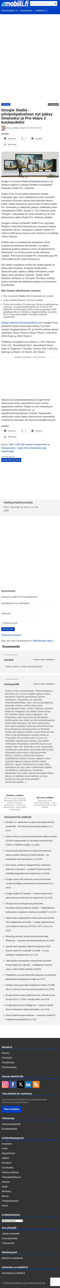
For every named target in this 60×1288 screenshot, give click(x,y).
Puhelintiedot (8, 10)
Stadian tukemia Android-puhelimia (19, 322)
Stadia (17, 460)
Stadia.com (24, 296)
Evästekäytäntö (9, 1129)
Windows (6, 1191)
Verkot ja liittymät (10, 1172)
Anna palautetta (9, 1238)
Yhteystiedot (8, 1243)
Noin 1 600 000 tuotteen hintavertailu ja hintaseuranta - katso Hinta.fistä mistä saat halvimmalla (25, 448)
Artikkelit (40, 10)
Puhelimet (7, 1058)
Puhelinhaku (8, 1062)
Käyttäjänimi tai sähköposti (15, 603)
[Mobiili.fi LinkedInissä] (28, 1084)
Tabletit (5, 1158)
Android (6, 1182)
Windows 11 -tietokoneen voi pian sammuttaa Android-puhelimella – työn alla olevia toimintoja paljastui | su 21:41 (30, 826)
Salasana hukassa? (11, 635)
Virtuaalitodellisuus (11, 1177)
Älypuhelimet (8, 1153)
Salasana (6, 613)
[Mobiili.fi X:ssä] (20, 1084)
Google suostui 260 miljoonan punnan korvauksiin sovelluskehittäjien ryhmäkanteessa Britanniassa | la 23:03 (29, 883)
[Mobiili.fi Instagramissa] (5, 1084)
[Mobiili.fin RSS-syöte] (36, 1084)
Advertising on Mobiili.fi (13, 1273)
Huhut (5, 1205)
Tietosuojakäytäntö (11, 1124)
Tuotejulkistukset (10, 1201)
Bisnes (5, 1196)
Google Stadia (7, 460)
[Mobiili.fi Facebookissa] (12, 1084)
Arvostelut (7, 1144)
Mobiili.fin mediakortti (12, 1258)
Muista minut (10, 623)
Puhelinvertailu (9, 1067)
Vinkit (4, 1148)
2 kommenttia (53, 104)
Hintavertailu (26, 10)
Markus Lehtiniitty (12, 128)
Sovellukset (5, 104)
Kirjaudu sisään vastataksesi (44, 659)
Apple (5, 1186)
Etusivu (5, 1053)
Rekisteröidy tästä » (43, 640)
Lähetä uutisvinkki (11, 1233)
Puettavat (6, 1163)
